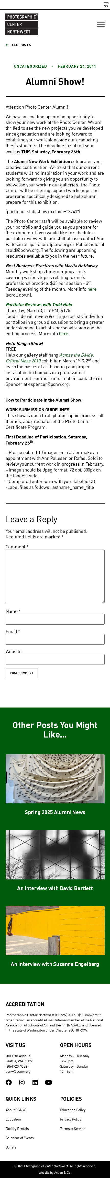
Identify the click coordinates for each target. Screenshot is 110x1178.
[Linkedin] (35, 1082)
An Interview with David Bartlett (55, 888)
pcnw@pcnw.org (18, 1071)
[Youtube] (48, 1082)
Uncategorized (30, 66)
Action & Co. (63, 1172)
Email (13, 631)
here (92, 289)
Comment (17, 546)
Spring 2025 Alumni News (55, 812)
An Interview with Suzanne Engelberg (55, 964)
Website (14, 651)
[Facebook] (9, 1082)
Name (13, 611)
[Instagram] (22, 1082)
